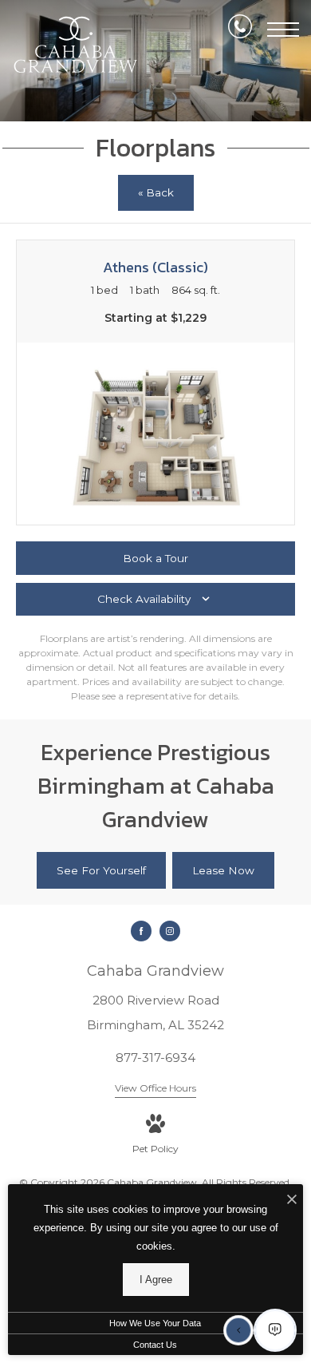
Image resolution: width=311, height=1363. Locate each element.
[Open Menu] (283, 29)
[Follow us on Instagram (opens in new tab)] (169, 931)
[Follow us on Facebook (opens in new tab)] (141, 931)
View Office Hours (155, 1088)
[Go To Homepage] (76, 45)
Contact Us (155, 1344)
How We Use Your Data (155, 1323)
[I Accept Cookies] (292, 1200)
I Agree (156, 1280)
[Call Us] (240, 29)
